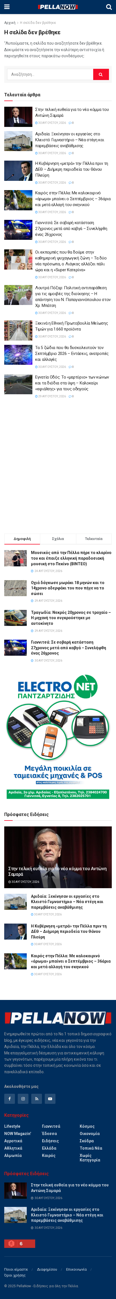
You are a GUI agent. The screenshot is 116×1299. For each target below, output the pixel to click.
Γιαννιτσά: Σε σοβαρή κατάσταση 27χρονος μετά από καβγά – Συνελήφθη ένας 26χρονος (71, 228)
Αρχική (9, 23)
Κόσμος (87, 1126)
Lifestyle (12, 1126)
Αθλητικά (13, 1148)
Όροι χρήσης (15, 1275)
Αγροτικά (13, 1141)
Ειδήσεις (50, 1141)
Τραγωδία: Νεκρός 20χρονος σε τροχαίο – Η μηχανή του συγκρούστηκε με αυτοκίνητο (71, 618)
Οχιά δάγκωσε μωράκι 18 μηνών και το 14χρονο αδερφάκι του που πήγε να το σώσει (67, 588)
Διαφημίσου (47, 1269)
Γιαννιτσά (51, 1126)
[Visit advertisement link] (58, 736)
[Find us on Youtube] (50, 1099)
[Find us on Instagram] (23, 1099)
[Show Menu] (7, 7)
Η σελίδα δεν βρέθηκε (38, 23)
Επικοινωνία (76, 1269)
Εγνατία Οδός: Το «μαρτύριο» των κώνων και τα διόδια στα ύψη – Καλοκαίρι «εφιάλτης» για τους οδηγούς (72, 383)
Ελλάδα (49, 1148)
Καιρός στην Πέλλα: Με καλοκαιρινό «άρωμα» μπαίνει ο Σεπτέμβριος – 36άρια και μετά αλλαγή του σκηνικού (73, 198)
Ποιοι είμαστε (16, 1269)
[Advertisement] (58, 467)
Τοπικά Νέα (91, 1148)
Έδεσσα (49, 1133)
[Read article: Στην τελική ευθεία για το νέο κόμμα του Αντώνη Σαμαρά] (18, 117)
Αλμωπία (13, 1155)
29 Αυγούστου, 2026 (52, 396)
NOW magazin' (17, 1133)
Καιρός (48, 1155)
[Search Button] (109, 7)
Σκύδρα (87, 1141)
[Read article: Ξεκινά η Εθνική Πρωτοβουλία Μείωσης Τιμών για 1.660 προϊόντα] (18, 330)
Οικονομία (90, 1133)
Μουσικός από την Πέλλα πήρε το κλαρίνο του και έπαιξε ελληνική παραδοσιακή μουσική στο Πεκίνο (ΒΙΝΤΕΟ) (71, 558)
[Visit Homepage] (57, 7)
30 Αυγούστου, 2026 (52, 122)
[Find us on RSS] (36, 1099)
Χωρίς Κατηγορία (90, 1157)
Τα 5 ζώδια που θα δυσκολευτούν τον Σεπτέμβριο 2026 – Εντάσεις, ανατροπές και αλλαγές (72, 353)
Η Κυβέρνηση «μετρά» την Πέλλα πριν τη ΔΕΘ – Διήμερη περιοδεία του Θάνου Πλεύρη (71, 169)
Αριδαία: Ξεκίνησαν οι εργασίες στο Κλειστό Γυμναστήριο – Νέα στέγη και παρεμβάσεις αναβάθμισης (69, 139)
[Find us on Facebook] (9, 1099)
